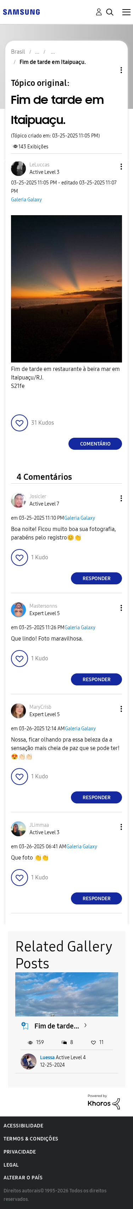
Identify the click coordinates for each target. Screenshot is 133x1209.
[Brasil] (21, 11)
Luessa (47, 1058)
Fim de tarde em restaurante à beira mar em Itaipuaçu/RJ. (65, 377)
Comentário (95, 444)
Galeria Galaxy (26, 200)
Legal (11, 1165)
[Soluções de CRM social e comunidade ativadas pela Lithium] (104, 1101)
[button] (109, 166)
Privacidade (20, 1152)
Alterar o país (23, 1178)
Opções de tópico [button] (109, 70)
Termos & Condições (31, 1139)
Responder (97, 579)
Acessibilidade (23, 1126)
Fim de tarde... (56, 1026)
